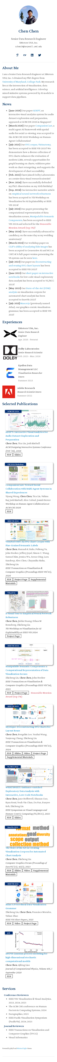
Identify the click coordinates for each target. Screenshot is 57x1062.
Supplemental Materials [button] (20, 757)
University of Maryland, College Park (21, 81)
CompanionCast (43, 125)
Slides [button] (18, 454)
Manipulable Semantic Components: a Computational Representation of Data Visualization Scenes (27, 670)
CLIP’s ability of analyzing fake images (28, 246)
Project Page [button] (21, 579)
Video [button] (27, 753)
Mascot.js (25, 303)
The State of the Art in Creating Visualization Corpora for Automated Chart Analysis (26, 851)
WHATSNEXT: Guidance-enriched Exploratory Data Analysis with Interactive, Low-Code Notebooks (24, 791)
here (34, 258)
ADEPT (36, 110)
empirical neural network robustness (31, 193)
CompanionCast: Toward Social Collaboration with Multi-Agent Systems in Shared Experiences (29, 489)
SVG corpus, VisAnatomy (38, 144)
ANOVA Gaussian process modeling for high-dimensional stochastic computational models (26, 957)
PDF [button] (9, 454)
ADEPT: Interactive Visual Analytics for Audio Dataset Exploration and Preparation (27, 436)
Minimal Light (22, 1048)
